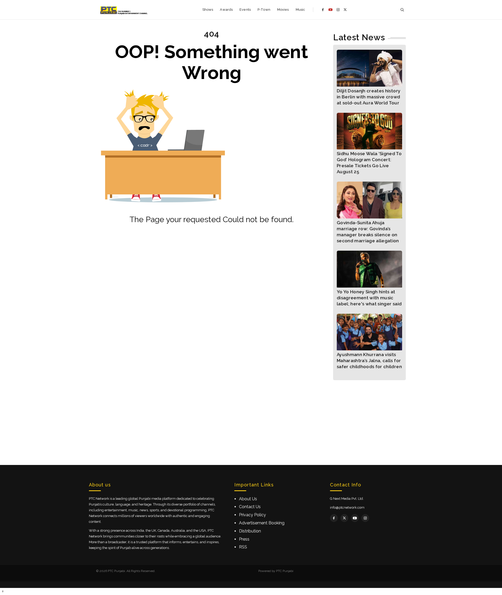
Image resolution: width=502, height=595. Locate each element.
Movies (283, 10)
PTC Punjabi (284, 571)
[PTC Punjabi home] (124, 9)
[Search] (402, 9)
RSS (243, 547)
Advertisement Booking (261, 522)
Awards (226, 10)
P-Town (264, 10)
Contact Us (250, 506)
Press (244, 539)
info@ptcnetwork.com (347, 507)
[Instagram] (338, 10)
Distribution (250, 531)
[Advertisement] (251, 416)
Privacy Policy (252, 514)
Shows (207, 10)
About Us (248, 498)
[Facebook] (323, 10)
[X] (345, 9)
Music (300, 10)
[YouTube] (330, 10)
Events (245, 10)
